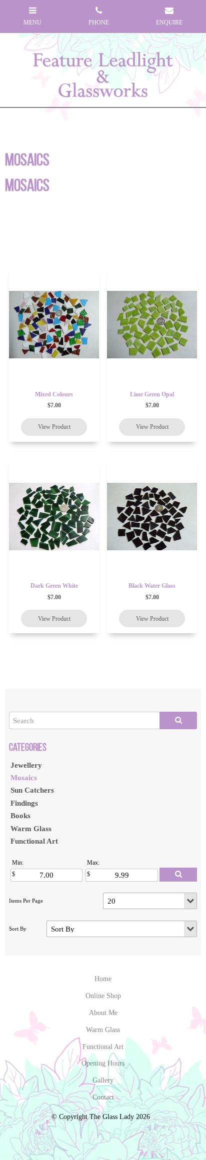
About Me (103, 1013)
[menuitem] (103, 979)
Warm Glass (31, 828)
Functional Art (34, 841)
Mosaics (23, 777)
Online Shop (103, 996)
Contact (103, 1097)
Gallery (103, 1080)
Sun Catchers (32, 790)
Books (20, 815)
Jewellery (26, 765)
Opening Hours (103, 1063)
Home (103, 979)
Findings (24, 803)
